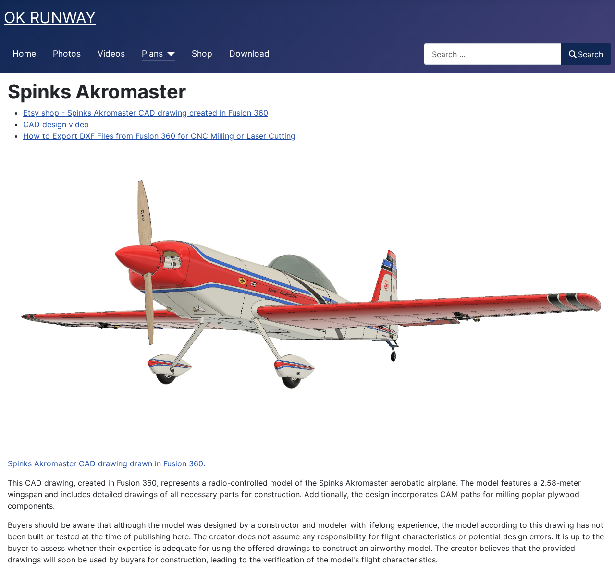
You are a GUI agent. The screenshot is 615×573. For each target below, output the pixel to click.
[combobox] (492, 54)
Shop (202, 54)
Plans (152, 54)
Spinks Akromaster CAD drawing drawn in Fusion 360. (106, 463)
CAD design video (56, 124)
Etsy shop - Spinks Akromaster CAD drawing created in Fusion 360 (145, 113)
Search (590, 54)
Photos (67, 54)
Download (249, 54)
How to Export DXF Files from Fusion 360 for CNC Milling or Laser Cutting (159, 136)
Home (24, 54)
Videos (111, 54)
